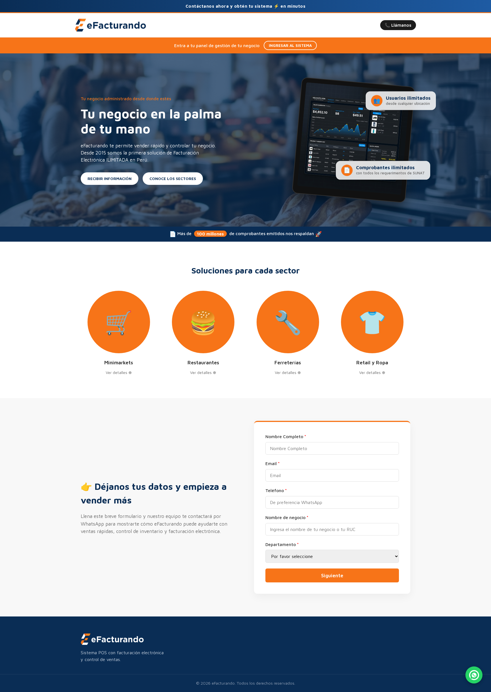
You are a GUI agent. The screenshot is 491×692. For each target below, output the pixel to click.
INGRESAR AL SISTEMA (290, 45)
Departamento (282, 544)
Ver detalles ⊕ (119, 372)
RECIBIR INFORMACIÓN (110, 178)
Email (272, 463)
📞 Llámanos (398, 25)
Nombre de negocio (286, 517)
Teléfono (276, 490)
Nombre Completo (285, 436)
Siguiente (332, 575)
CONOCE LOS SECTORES (172, 178)
